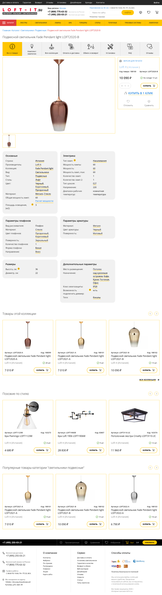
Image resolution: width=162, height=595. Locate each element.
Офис (96, 282)
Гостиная (104, 279)
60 (94, 168)
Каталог (10, 23)
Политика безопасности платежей (124, 572)
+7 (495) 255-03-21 (66, 14)
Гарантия (27, 2)
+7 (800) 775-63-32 (66, 11)
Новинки (46, 569)
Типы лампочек (83, 583)
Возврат (38, 2)
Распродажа (48, 566)
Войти (156, 2)
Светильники (27, 30)
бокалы (97, 297)
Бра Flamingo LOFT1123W (18, 435)
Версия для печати (133, 61)
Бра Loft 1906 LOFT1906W (71, 435)
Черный (39, 183)
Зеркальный (41, 240)
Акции (45, 571)
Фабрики (46, 560)
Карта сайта (47, 574)
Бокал (38, 248)
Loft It (38, 164)
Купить (147, 86)
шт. (132, 542)
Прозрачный (41, 190)
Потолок (97, 269)
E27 (94, 183)
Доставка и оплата (11, 2)
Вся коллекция (147, 379)
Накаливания (100, 160)
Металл (39, 193)
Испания (39, 160)
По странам (47, 563)
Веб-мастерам (82, 569)
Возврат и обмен (83, 566)
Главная (7, 30)
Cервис (81, 552)
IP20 (95, 286)
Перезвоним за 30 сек (99, 8)
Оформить (149, 542)
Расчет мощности (44, 201)
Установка (61, 2)
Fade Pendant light (44, 168)
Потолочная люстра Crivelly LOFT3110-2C (133, 435)
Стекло (47, 193)
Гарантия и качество (85, 563)
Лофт (38, 179)
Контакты (100, 2)
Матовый (98, 233)
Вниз (37, 251)
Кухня (96, 279)
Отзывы (49, 2)
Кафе (106, 276)
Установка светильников (87, 560)
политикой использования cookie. (126, 584)
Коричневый (41, 186)
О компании (50, 552)
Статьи (80, 580)
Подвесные (40, 30)
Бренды (88, 2)
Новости (80, 577)
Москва (62, 8)
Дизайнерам (75, 2)
